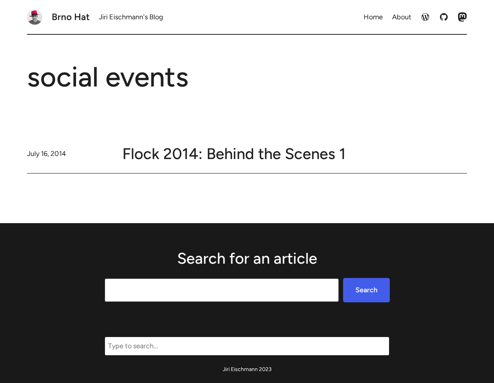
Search (366, 290)
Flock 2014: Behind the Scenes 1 (234, 153)
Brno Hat (71, 16)
